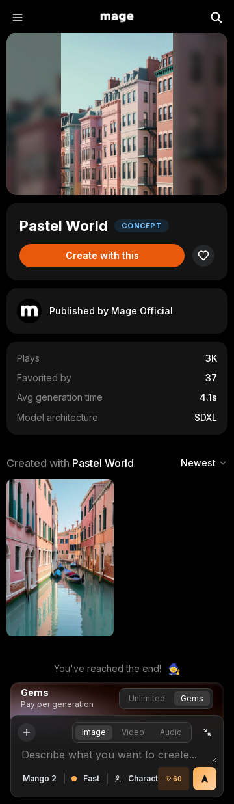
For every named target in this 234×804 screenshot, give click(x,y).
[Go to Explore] (117, 17)
